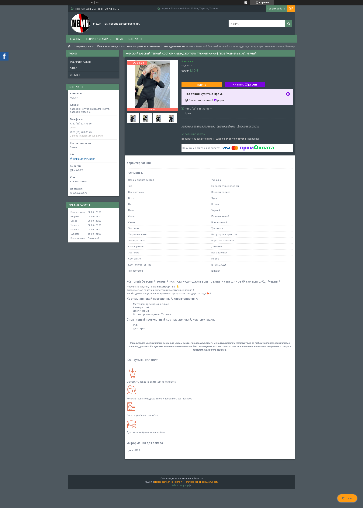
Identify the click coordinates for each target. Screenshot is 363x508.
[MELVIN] (80, 23)
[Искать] (288, 23)
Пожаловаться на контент (168, 482)
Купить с (238, 84)
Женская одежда (107, 46)
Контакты (135, 38)
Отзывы (75, 74)
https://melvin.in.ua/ (84, 158)
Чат (350, 498)
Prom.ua (198, 478)
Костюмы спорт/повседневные (140, 46)
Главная (75, 38)
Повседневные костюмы (178, 46)
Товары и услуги (97, 38)
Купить (201, 84)
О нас (119, 38)
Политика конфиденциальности (201, 482)
